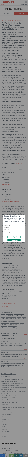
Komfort (7, 227)
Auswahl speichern (14, 237)
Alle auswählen (14, 240)
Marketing (7, 232)
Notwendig (7, 225)
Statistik (7, 229)
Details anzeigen (8, 234)
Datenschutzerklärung (16, 223)
